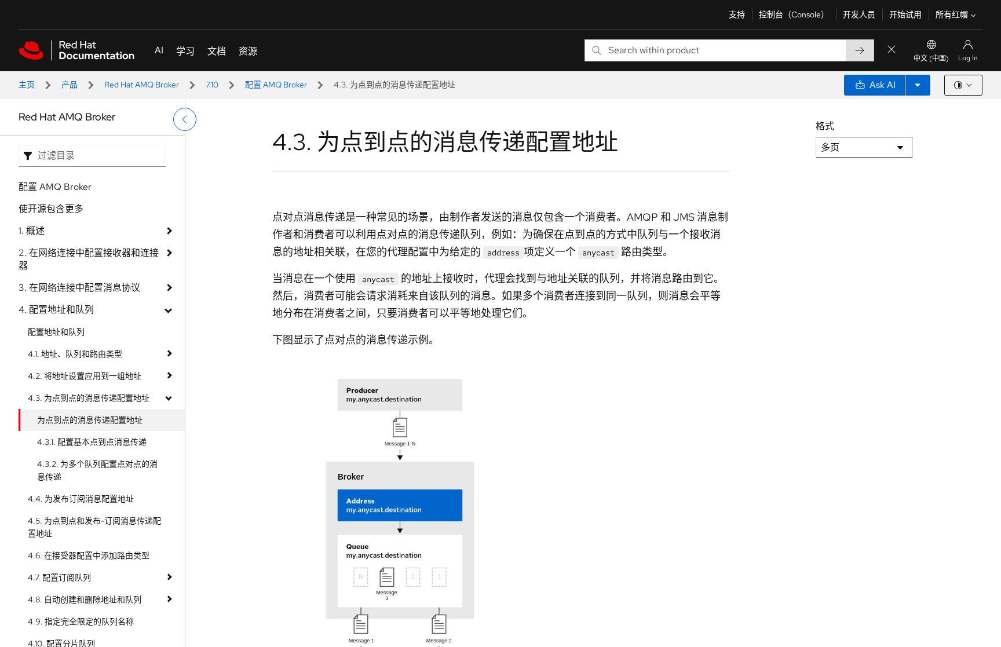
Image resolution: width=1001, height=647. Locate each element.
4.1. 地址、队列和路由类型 (75, 354)
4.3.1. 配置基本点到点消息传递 (92, 442)
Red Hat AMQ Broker (141, 84)
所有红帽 (952, 14)
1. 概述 (32, 231)
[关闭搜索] (891, 50)
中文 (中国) (931, 58)
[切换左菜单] (184, 119)
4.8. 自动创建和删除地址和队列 (84, 599)
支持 (737, 14)
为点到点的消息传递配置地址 (90, 420)
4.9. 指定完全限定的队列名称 (81, 621)
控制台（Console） (794, 14)
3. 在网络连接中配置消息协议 (79, 288)
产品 (69, 84)
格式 (825, 126)
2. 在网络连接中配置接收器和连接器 (89, 259)
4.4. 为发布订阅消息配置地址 (81, 499)
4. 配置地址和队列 (56, 310)
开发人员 (859, 14)
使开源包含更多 (51, 209)
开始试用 (905, 14)
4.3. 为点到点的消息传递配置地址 (88, 398)
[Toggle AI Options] (917, 85)
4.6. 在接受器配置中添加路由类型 (88, 555)
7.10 (212, 84)
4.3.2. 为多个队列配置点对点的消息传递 (97, 470)
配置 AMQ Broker (276, 84)
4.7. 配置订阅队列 (59, 577)
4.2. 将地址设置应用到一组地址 (84, 376)
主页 (27, 84)
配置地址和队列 (56, 332)
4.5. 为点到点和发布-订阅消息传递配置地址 (94, 527)
